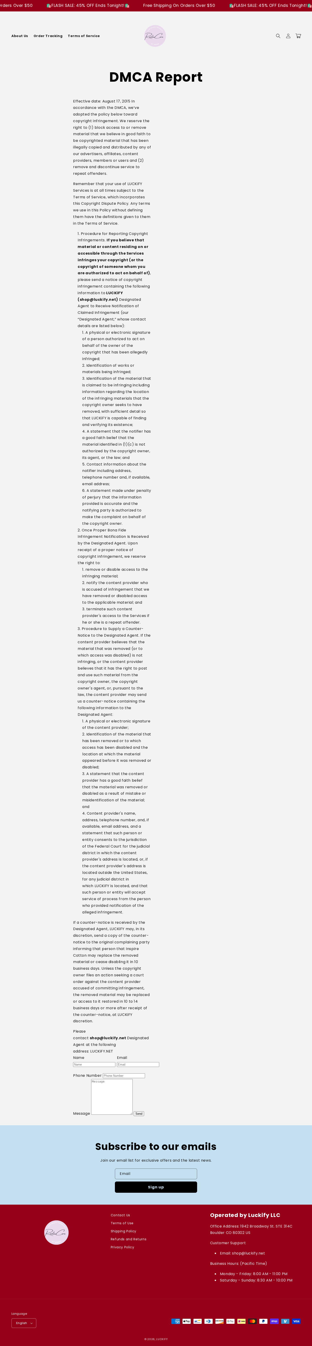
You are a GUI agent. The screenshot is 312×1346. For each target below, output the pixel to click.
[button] (278, 36)
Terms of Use (122, 1223)
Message (81, 1113)
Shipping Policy (123, 1231)
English (21, 1323)
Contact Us (120, 1215)
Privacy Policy (122, 1247)
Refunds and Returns (128, 1239)
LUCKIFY (162, 1339)
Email (122, 1057)
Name (78, 1057)
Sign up (156, 1187)
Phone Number (87, 1075)
